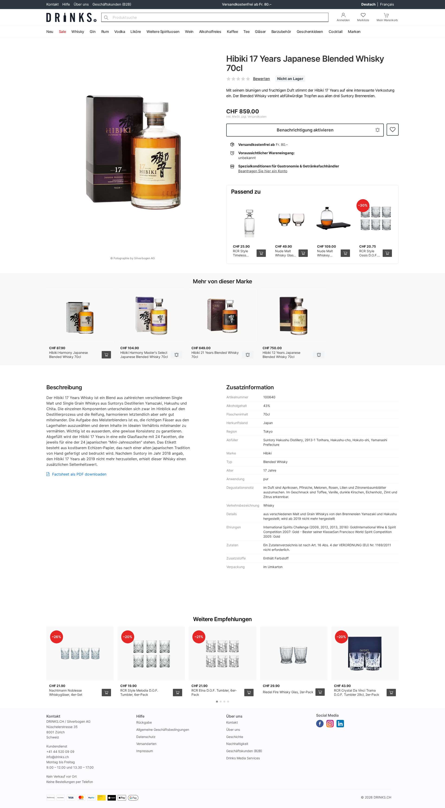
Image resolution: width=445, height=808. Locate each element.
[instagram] (330, 723)
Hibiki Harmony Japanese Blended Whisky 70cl (68, 355)
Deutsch (368, 4)
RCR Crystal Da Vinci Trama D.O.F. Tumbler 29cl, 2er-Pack (356, 692)
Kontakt (52, 4)
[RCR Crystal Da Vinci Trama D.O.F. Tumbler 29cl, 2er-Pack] (365, 653)
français (387, 4)
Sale (62, 31)
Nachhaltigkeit (237, 744)
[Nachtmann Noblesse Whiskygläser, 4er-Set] (80, 653)
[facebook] (320, 723)
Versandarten (146, 744)
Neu (49, 31)
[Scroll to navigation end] (440, 32)
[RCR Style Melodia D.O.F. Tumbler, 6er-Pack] (151, 653)
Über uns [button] (234, 716)
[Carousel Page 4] (228, 702)
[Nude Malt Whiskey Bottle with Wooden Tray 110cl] (333, 218)
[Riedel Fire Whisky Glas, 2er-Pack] (293, 653)
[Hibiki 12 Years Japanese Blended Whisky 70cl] (293, 316)
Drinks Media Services (243, 758)
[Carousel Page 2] (221, 702)
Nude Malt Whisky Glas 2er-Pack (284, 255)
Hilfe (66, 4)
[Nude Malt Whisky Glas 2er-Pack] (291, 218)
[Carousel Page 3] (224, 702)
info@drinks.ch (57, 757)
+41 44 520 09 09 (60, 752)
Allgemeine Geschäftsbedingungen (162, 729)
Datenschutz (146, 737)
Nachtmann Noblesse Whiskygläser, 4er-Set (65, 692)
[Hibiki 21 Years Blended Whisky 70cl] (222, 316)
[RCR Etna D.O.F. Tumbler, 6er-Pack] (222, 653)
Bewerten (261, 78)
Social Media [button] (327, 715)
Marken (354, 31)
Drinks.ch (382, 797)
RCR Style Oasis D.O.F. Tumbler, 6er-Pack (369, 257)
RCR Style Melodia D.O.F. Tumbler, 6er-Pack (139, 692)
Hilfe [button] (140, 716)
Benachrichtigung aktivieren (305, 130)
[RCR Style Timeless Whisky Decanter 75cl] (249, 218)
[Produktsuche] (106, 17)
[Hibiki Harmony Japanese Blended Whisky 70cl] (80, 316)
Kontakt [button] (53, 716)
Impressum (144, 751)
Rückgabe (144, 722)
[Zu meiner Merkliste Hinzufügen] (393, 130)
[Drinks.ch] (71, 17)
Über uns (81, 4)
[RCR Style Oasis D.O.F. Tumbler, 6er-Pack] (375, 218)
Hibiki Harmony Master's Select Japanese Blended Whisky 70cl (144, 355)
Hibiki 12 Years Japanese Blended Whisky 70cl (281, 355)
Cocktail (336, 31)
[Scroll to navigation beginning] (4, 32)
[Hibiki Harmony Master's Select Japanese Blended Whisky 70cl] (151, 316)
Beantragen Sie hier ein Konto (262, 171)
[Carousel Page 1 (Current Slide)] (217, 702)
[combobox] (214, 17)
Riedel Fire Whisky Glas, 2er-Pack (288, 692)
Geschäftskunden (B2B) (111, 4)
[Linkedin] (340, 723)
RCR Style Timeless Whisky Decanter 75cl (243, 257)
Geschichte (234, 737)
